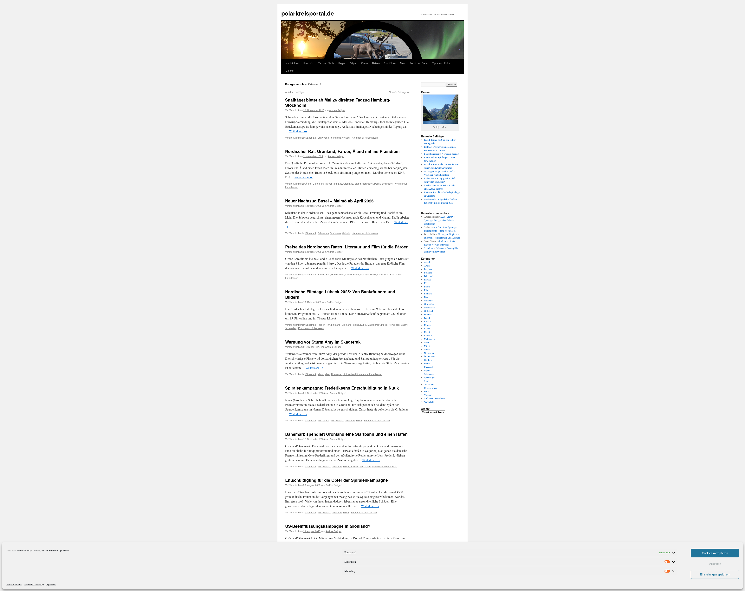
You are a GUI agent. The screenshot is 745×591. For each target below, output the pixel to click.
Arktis (427, 265)
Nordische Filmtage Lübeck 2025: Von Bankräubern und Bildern (340, 294)
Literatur (364, 274)
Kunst (363, 324)
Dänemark (310, 137)
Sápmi (353, 63)
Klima (356, 274)
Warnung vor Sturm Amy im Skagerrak (323, 342)
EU (425, 283)
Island (357, 183)
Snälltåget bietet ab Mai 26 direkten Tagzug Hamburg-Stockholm (337, 102)
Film (328, 274)
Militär (427, 345)
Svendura (428, 248)
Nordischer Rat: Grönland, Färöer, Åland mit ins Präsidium (342, 151)
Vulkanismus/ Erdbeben (435, 398)
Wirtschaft (365, 466)
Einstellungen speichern (715, 574)
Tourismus (335, 137)
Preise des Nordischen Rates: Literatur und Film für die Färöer (346, 247)
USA (426, 391)
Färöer (328, 183)
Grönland (348, 183)
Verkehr (346, 137)
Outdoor (428, 359)
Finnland (337, 183)
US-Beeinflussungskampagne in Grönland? (327, 526)
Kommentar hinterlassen (365, 137)
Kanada (427, 321)
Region (342, 63)
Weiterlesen (298, 131)
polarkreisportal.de (307, 13)
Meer (327, 374)
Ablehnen (715, 563)
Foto (426, 297)
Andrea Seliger (337, 110)
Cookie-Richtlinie (14, 584)
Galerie (290, 70)
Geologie (428, 300)
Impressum (51, 584)
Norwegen (367, 183)
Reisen (376, 63)
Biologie (428, 272)
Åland (308, 183)
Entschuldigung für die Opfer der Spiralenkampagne (336, 480)
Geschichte (323, 420)
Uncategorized (430, 387)
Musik (373, 274)
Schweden (323, 137)
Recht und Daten (419, 63)
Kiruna (364, 63)
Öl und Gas (429, 356)
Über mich (308, 63)
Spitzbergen (429, 377)
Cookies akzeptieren (715, 553)
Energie (427, 279)
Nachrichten (292, 63)
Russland (428, 366)
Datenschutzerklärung (34, 584)
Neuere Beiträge (399, 92)
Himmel (427, 314)
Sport (426, 380)
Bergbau (428, 269)
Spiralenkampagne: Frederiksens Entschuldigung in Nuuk (342, 388)
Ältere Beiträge (294, 92)
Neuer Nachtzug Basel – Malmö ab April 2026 (329, 201)
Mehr (403, 63)
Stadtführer (390, 63)
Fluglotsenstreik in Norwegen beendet (441, 153)
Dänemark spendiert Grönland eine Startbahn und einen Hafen (346, 434)
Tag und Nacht (326, 63)
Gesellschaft (337, 274)
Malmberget (373, 324)
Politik (377, 183)
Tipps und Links (441, 63)
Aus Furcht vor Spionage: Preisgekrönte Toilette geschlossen (439, 220)
